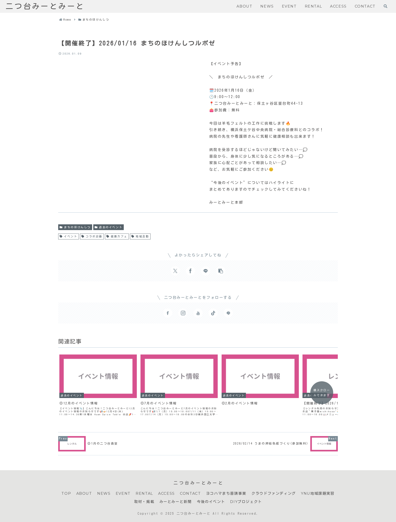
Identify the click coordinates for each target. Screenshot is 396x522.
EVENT (123, 493)
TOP (66, 493)
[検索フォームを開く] (385, 6)
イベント (70, 236)
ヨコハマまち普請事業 (226, 493)
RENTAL (144, 493)
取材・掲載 (144, 502)
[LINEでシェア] (205, 270)
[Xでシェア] (175, 270)
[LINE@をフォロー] (228, 313)
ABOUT (84, 493)
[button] (220, 270)
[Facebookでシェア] (190, 270)
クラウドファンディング (273, 493)
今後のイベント (211, 502)
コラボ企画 (94, 236)
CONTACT (190, 493)
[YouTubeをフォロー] (198, 313)
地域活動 (142, 236)
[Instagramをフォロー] (182, 313)
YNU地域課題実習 (317, 493)
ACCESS (166, 493)
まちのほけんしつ (77, 227)
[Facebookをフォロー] (167, 313)
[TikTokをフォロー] (213, 313)
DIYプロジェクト (246, 502)
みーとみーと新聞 (176, 502)
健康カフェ (119, 236)
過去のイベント (110, 227)
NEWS (103, 493)
